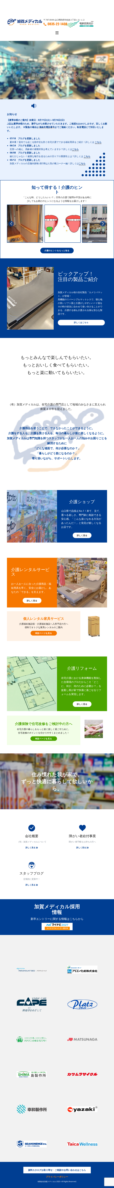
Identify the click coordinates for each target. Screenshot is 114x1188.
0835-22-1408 (57, 24)
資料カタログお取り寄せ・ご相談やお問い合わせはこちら (57, 1170)
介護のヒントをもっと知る (57, 250)
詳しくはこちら (81, 322)
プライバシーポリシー (57, 1176)
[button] (11, 224)
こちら (98, 142)
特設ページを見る (43, 633)
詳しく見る (82, 535)
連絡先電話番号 (47, 127)
